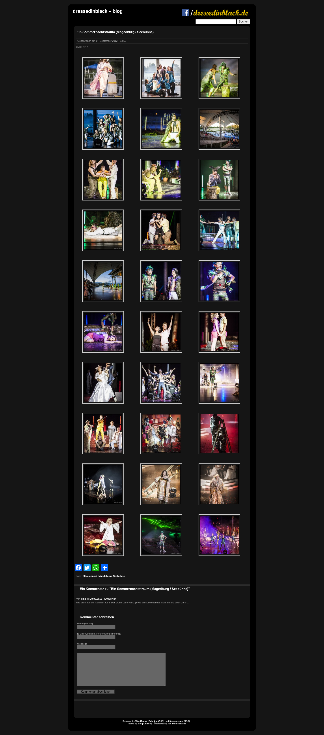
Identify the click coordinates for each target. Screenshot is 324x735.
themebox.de (179, 723)
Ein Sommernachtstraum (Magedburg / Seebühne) (115, 32)
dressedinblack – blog (98, 11)
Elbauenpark (90, 576)
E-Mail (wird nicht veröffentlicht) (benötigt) (99, 633)
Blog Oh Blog (145, 723)
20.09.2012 (96, 598)
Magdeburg (105, 576)
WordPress (141, 721)
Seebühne (119, 576)
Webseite (82, 643)
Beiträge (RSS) (156, 721)
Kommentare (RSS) (179, 721)
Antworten (110, 598)
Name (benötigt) (85, 623)
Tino (83, 598)
